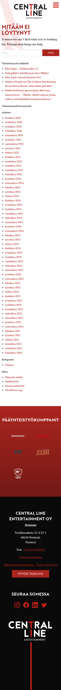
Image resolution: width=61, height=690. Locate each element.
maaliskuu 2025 (14, 170)
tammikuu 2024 (14, 222)
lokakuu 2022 (12, 283)
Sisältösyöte (12, 381)
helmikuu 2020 (13, 352)
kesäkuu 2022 (13, 296)
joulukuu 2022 (13, 274)
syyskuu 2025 (13, 148)
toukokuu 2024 (13, 204)
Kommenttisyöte (15, 385)
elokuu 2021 (12, 339)
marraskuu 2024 (14, 183)
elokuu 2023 (12, 244)
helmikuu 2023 (13, 265)
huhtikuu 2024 (13, 209)
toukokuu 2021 (13, 348)
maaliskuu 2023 (14, 261)
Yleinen (9, 364)
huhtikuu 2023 (13, 257)
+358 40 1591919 (34, 550)
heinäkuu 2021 (13, 343)
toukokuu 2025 (13, 161)
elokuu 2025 (12, 152)
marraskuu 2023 (14, 230)
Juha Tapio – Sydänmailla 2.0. (21, 68)
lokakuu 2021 (12, 331)
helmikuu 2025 (13, 174)
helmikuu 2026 (13, 130)
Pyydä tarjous (30, 573)
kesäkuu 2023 (13, 248)
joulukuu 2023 (13, 226)
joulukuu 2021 (13, 322)
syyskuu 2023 (13, 239)
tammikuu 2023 (14, 270)
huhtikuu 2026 (13, 126)
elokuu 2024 (12, 196)
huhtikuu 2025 (13, 165)
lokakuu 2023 (12, 235)
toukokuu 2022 (13, 300)
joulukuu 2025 (13, 139)
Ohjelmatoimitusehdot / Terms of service (31, 565)
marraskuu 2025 (14, 143)
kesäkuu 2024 (13, 200)
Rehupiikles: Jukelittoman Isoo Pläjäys (27, 73)
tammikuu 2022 (14, 317)
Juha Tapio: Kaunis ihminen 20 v (23, 77)
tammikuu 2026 (14, 135)
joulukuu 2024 (13, 178)
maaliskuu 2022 (14, 309)
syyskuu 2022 (13, 287)
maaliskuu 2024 (14, 213)
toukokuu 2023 (13, 252)
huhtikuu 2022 (13, 304)
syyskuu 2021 (13, 335)
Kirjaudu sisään (14, 377)
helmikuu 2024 (13, 217)
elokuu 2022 (12, 291)
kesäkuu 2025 (13, 157)
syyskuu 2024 (13, 191)
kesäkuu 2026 (13, 117)
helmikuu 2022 (13, 313)
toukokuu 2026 (13, 122)
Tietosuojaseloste (30, 557)
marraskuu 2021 (14, 326)
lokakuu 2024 (12, 187)
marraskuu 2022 (14, 278)
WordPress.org (13, 390)
